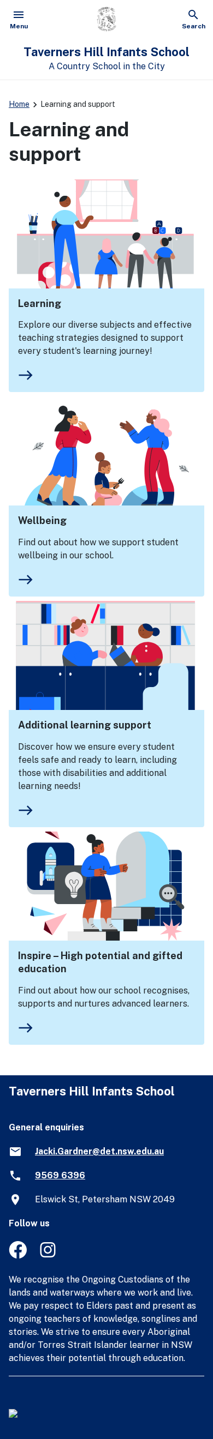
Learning (39, 303)
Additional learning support (84, 725)
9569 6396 (60, 1175)
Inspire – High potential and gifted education (100, 962)
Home (19, 104)
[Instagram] (49, 1255)
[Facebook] (18, 1255)
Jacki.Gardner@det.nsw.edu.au (99, 1151)
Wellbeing (42, 520)
